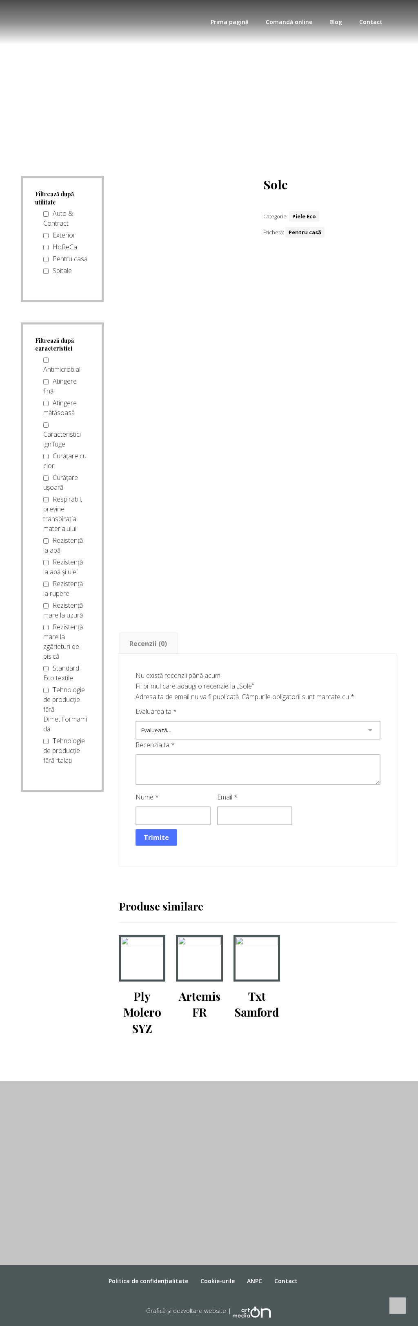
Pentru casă (305, 232)
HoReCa (65, 246)
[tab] (148, 643)
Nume (147, 797)
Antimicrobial (61, 369)
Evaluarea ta (156, 711)
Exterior (64, 235)
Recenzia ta (155, 744)
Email (227, 797)
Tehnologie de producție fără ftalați (64, 750)
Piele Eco (304, 216)
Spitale (62, 270)
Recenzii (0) (148, 643)
